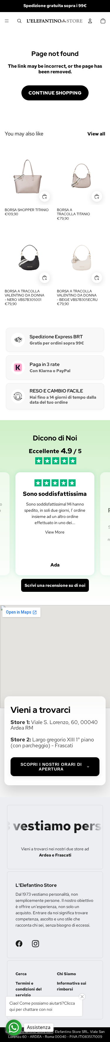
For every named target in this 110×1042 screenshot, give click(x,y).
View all (96, 134)
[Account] (90, 20)
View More (55, 532)
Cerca (21, 973)
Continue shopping (55, 93)
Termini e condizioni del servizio (29, 989)
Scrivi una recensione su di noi (55, 585)
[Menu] (6, 21)
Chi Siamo (66, 973)
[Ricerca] (19, 20)
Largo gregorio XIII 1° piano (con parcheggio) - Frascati (52, 742)
